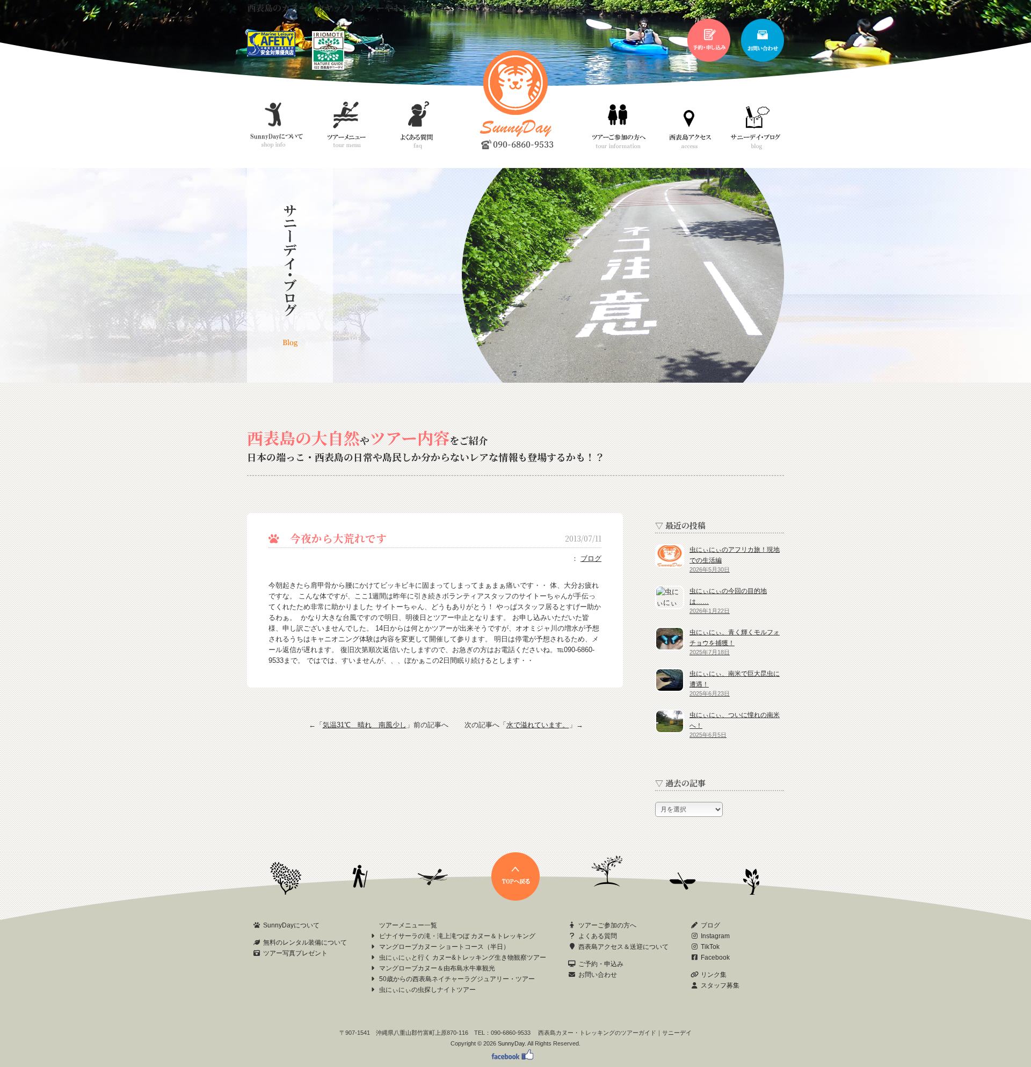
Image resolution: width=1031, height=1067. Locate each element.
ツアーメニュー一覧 (408, 925)
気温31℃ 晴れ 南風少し (364, 725)
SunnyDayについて (291, 925)
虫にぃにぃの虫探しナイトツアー (427, 989)
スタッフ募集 (720, 985)
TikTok (710, 947)
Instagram (715, 936)
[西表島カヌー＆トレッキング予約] (708, 59)
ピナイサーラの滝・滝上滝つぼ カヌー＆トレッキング (457, 936)
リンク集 (714, 974)
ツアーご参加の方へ (607, 925)
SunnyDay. (512, 1043)
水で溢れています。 (537, 725)
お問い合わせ (597, 974)
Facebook (715, 957)
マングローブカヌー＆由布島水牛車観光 (437, 968)
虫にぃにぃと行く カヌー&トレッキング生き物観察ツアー (462, 957)
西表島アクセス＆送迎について (623, 947)
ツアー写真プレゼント (295, 953)
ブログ (590, 558)
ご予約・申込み (600, 964)
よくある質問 (597, 936)
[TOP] (515, 898)
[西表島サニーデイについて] (328, 67)
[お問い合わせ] (762, 59)
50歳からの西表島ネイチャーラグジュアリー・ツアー (457, 979)
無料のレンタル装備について (305, 942)
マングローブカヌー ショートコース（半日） (444, 947)
